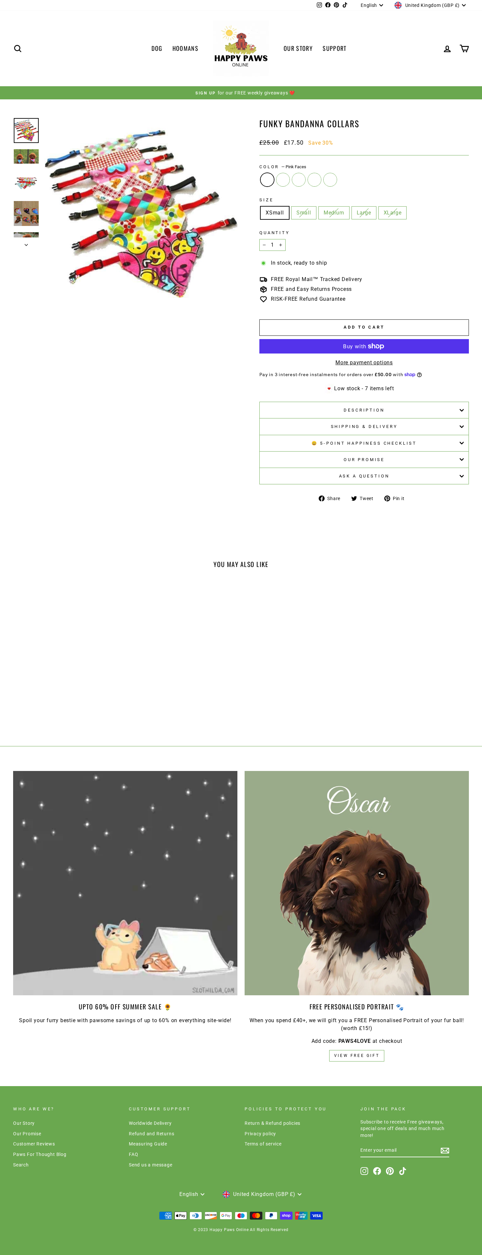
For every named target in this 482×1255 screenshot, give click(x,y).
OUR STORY (298, 48)
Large (364, 213)
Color (282, 166)
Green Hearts (283, 179)
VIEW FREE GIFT (356, 1055)
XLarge (393, 213)
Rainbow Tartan (298, 179)
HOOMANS (185, 48)
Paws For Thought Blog (40, 1154)
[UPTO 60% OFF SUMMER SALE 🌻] (125, 883)
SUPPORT (334, 48)
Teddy (314, 179)
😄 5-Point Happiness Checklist (364, 443)
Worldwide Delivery (150, 1123)
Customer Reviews (34, 1143)
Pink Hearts (330, 179)
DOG (156, 48)
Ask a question (364, 476)
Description (364, 410)
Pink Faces (267, 179)
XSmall (275, 213)
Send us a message (150, 1164)
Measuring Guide (148, 1143)
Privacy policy (260, 1133)
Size (266, 199)
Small (303, 213)
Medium (334, 213)
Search (21, 1164)
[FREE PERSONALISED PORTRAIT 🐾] (357, 883)
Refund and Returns (151, 1133)
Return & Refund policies (272, 1123)
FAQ (133, 1154)
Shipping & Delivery (364, 426)
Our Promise (364, 459)
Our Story (24, 1123)
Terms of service (263, 1143)
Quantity (274, 232)
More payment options (364, 362)
